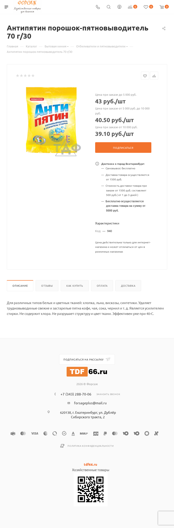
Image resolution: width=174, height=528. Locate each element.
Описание (20, 285)
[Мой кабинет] (119, 7)
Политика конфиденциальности (91, 445)
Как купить (74, 285)
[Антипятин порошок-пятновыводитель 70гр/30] (52, 120)
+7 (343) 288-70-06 (75, 394)
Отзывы (47, 285)
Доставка (128, 285)
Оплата (102, 285)
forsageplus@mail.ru (90, 403)
